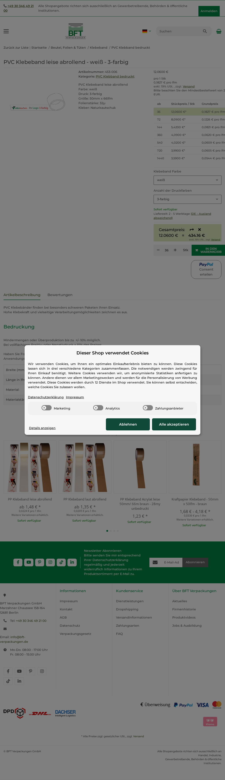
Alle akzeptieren (174, 424)
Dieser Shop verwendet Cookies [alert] (112, 353)
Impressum (75, 397)
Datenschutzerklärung (46, 397)
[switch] (47, 407)
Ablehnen (128, 424)
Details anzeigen (42, 428)
